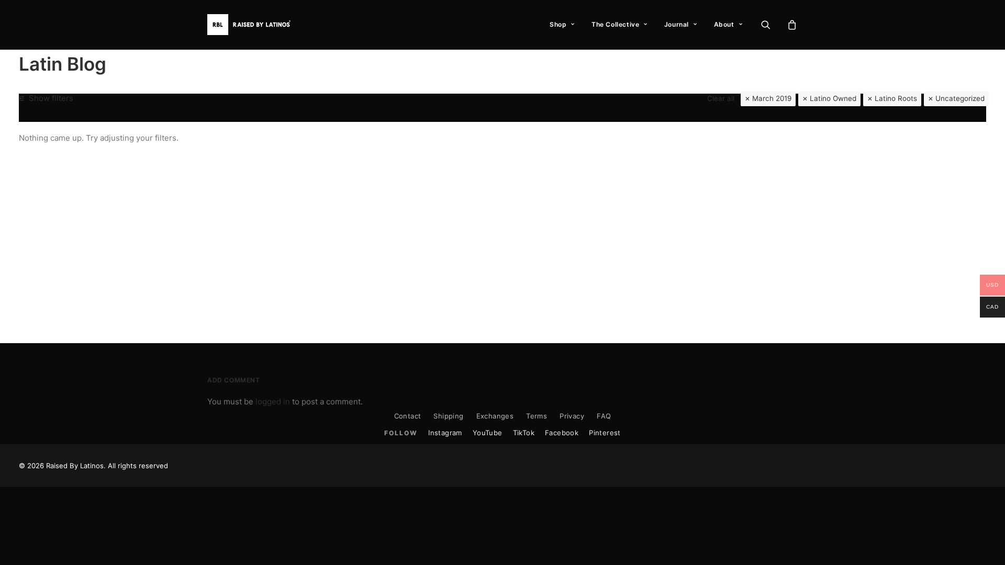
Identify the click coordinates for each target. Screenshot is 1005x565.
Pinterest (605, 432)
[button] (772, 24)
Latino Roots (896, 98)
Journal (676, 24)
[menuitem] (562, 24)
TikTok (523, 432)
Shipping (448, 416)
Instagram (445, 432)
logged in (272, 401)
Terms (536, 416)
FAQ (604, 416)
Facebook (561, 432)
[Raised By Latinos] (251, 24)
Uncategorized (960, 98)
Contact (407, 416)
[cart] (791, 24)
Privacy (572, 416)
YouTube (487, 432)
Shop (558, 24)
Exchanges (495, 416)
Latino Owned (833, 98)
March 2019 (771, 98)
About (724, 24)
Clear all (720, 98)
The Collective (615, 24)
